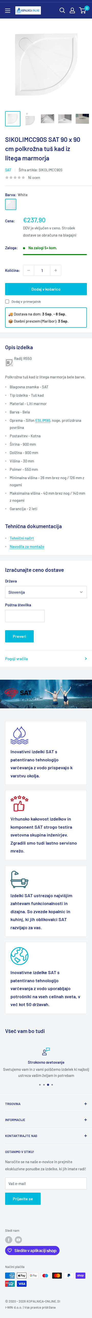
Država (11, 581)
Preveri (19, 636)
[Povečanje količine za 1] (55, 270)
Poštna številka (18, 605)
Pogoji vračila (16, 658)
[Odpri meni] (7, 11)
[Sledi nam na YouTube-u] (18, 1239)
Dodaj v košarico (46, 289)
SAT (8, 170)
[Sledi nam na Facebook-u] (8, 1239)
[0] (82, 10)
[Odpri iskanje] (62, 10)
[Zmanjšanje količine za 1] (28, 270)
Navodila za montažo (27, 546)
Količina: (12, 270)
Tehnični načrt (22, 538)
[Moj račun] (72, 10)
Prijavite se (23, 1198)
